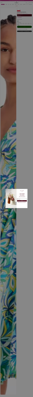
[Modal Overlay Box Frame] (16, 198)
